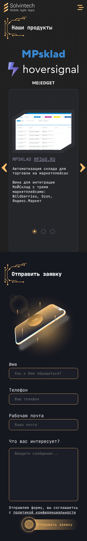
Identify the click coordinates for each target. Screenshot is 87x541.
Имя (13, 364)
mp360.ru (44, 159)
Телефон (18, 390)
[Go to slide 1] (34, 231)
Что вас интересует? (34, 441)
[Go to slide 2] (43, 231)
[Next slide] (83, 168)
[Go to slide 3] (52, 231)
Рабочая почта (26, 416)
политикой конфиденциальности (44, 512)
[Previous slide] (4, 168)
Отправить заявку (54, 524)
